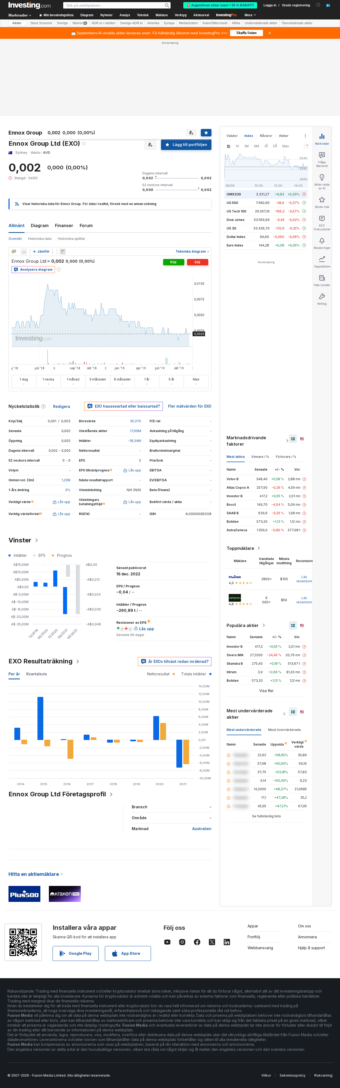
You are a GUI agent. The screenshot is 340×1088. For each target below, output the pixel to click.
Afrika (236, 23)
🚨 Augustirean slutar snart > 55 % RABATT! (220, 5)
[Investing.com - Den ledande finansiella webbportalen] (29, 5)
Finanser (64, 225)
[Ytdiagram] (24, 251)
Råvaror (266, 136)
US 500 (232, 203)
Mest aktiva (236, 457)
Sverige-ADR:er (131, 23)
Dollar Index (236, 237)
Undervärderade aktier (261, 23)
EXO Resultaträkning (40, 661)
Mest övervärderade (284, 730)
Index (248, 136)
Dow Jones (235, 220)
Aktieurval (201, 15)
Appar (253, 926)
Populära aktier (243, 625)
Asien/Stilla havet (214, 23)
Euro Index (235, 245)
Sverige (62, 23)
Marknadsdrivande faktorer (246, 441)
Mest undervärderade (244, 730)
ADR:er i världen (104, 23)
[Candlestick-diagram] (14, 251)
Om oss (304, 926)
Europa (169, 23)
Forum (86, 225)
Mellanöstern (188, 23)
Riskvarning (323, 1075)
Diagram (40, 225)
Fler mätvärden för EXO (189, 406)
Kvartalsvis (36, 674)
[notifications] (318, 4)
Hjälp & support (311, 947)
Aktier (17, 23)
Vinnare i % (260, 457)
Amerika (153, 23)
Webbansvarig (260, 947)
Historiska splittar (71, 239)
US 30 (231, 228)
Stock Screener (41, 23)
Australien (201, 828)
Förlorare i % (286, 457)
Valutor (232, 136)
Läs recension (304, 579)
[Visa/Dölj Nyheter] (63, 251)
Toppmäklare (240, 548)
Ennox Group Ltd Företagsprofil (57, 794)
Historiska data (40, 239)
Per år (14, 674)
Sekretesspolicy (292, 1075)
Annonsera (307, 937)
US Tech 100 (236, 211)
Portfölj (254, 937)
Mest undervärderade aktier (250, 714)
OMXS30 (234, 194)
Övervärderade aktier (297, 23)
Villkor (266, 1075)
